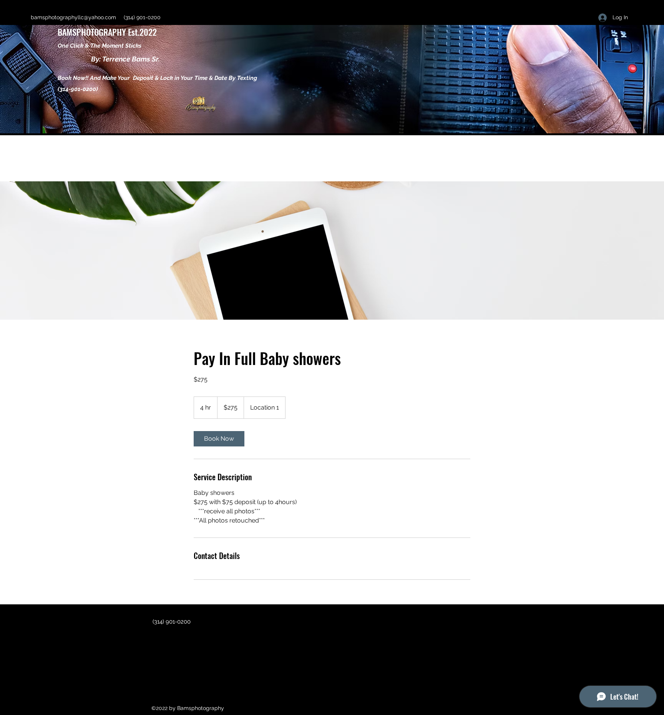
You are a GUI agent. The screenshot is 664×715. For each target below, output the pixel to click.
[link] (219, 438)
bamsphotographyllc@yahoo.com (73, 17)
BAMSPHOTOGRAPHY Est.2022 (108, 32)
